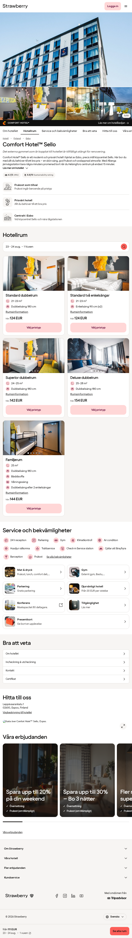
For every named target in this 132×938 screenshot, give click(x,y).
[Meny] (125, 6)
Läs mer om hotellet (13, 168)
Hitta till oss (109, 131)
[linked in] (73, 896)
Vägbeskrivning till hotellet (17, 712)
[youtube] (81, 896)
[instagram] (65, 896)
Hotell (6, 138)
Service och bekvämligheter (59, 131)
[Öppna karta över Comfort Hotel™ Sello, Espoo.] (123, 726)
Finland (17, 138)
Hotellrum (29, 131)
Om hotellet (10, 131)
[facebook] (57, 896)
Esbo (28, 138)
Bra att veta (90, 131)
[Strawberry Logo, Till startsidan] (15, 6)
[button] (33, 273)
